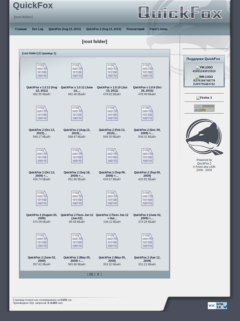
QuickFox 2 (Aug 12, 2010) (103, 29)
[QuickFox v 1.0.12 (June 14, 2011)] (77, 70)
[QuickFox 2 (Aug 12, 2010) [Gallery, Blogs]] (77, 113)
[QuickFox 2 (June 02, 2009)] (42, 240)
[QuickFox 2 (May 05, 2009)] (112, 240)
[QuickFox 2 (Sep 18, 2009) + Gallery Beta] (77, 155)
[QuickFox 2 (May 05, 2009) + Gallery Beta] (77, 240)
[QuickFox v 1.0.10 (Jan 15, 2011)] (112, 70)
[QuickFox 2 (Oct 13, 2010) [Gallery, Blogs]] (42, 113)
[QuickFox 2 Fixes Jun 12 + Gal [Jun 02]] (112, 198)
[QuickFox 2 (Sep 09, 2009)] (147, 155)
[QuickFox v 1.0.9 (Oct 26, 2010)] (147, 70)
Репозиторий (135, 29)
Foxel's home (159, 29)
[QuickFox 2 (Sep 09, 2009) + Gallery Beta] (112, 155)
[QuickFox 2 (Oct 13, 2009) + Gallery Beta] (42, 155)
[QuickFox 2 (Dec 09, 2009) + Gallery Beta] (147, 113)
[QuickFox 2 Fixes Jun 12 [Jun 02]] (77, 198)
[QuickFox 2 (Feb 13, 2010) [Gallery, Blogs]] (112, 113)
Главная (21, 29)
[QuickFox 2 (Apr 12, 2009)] (147, 240)
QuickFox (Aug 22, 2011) (65, 29)
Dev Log (37, 29)
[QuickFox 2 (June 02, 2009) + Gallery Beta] (147, 198)
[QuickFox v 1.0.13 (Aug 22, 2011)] (42, 70)
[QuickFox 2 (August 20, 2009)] (42, 198)
